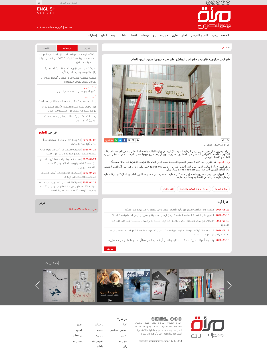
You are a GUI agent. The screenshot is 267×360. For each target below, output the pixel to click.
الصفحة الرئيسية (220, 35)
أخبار (184, 35)
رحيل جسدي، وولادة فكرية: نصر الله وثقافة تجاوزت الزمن (67, 99)
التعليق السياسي (199, 35)
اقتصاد (133, 35)
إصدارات (92, 35)
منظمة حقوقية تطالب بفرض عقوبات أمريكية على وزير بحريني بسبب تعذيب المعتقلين (68, 79)
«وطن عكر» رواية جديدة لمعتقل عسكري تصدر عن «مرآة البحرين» (195, 279)
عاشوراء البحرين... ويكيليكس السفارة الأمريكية (141, 277)
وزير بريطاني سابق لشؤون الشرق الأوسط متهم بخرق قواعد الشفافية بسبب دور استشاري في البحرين (69, 108)
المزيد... (110, 248)
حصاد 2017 (168, 273)
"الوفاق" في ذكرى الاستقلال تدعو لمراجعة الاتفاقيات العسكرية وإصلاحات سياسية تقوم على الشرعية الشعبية (170, 223)
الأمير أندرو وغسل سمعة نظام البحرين (76, 89)
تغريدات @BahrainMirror (83, 209)
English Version (46, 10)
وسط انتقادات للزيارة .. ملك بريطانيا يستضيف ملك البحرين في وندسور (70, 118)
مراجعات (77, 335)
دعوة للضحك (59, 273)
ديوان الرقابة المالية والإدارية (194, 188)
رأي (155, 35)
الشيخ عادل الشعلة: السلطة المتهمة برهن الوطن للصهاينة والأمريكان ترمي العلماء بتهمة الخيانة (170, 215)
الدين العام (168, 188)
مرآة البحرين (214, 18)
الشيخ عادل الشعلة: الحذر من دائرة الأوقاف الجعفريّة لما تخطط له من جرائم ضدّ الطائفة (176, 209)
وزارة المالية (221, 188)
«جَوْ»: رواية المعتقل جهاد (86, 275)
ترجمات (145, 35)
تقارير (175, 35)
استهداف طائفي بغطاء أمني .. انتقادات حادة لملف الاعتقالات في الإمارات (68, 175)
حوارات (164, 35)
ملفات (123, 35)
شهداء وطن (114, 273)
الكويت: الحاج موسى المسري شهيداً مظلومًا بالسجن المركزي (69, 142)
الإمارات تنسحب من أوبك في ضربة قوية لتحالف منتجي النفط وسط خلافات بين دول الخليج (68, 151)
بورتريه (99, 335)
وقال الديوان (223, 161)
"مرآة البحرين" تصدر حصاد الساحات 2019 (222, 277)
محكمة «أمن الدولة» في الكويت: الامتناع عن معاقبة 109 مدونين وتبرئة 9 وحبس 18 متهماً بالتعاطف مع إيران (68, 163)
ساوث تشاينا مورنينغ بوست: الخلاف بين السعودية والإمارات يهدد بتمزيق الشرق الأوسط (70, 70)
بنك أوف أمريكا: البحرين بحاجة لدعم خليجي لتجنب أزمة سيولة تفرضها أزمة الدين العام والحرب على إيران (168, 240)
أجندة (113, 35)
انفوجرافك (97, 340)
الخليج (104, 35)
